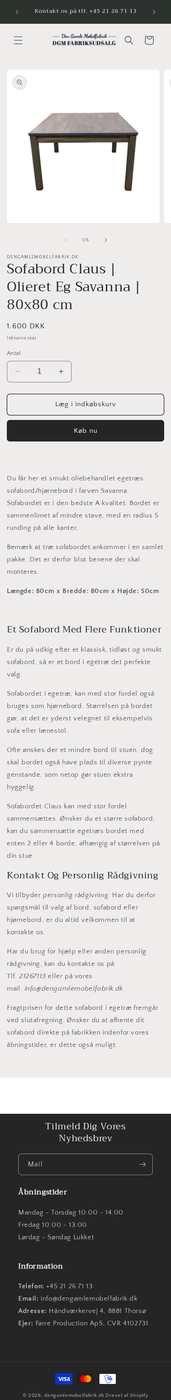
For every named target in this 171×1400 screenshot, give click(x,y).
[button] (18, 40)
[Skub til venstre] (66, 240)
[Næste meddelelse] (154, 12)
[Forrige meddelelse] (17, 12)
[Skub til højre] (106, 240)
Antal (14, 353)
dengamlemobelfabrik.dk (74, 1395)
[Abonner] (142, 1164)
